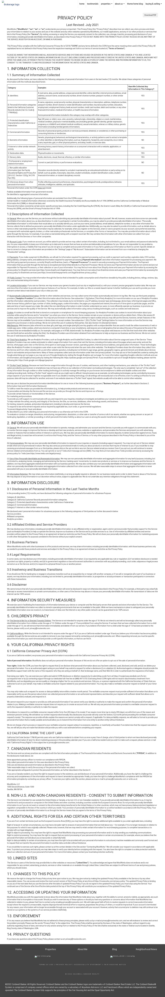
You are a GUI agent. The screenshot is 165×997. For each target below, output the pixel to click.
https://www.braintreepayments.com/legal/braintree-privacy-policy (68, 273)
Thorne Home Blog (135, 4)
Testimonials (92, 4)
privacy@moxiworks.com (40, 628)
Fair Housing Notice (115, 964)
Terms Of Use (46, 964)
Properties (107, 5)
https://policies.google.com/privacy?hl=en (81, 358)
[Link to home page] (12, 4)
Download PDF (150, 15)
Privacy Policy (64, 964)
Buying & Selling (154, 5)
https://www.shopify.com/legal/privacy (56, 270)
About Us (120, 5)
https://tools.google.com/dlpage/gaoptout (35, 360)
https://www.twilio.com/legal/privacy (45, 453)
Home (81, 4)
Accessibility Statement (88, 964)
